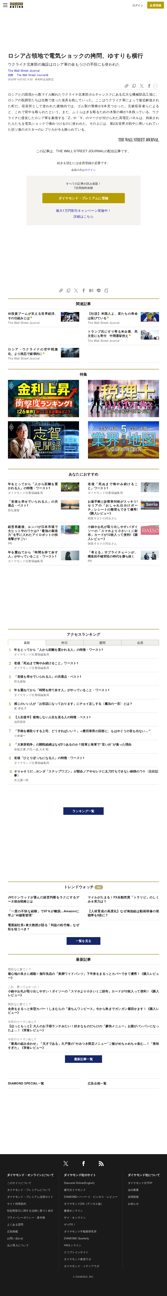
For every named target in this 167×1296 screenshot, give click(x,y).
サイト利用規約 (16, 1204)
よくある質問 (15, 1224)
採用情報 (133, 1197)
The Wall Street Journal (24, 70)
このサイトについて (19, 1183)
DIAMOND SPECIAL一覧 (26, 1083)
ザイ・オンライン (75, 1217)
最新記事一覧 (83, 1059)
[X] (65, 1164)
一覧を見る (83, 941)
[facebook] (83, 1164)
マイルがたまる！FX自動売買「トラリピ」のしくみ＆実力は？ (123, 899)
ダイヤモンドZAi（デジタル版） (83, 1204)
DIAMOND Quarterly (76, 1238)
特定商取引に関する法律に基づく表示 (30, 1210)
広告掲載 (12, 1231)
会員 (140, 642)
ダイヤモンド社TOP (140, 1183)
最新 (27, 642)
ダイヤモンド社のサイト (80, 1175)
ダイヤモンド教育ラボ (77, 1259)
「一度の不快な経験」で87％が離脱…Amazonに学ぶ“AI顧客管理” (43, 913)
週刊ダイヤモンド (75, 1190)
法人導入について (18, 1245)
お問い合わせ (15, 1238)
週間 (102, 642)
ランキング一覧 (83, 811)
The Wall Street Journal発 (32, 75)
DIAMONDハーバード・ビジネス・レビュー (91, 1197)
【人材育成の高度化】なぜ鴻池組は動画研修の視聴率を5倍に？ (123, 913)
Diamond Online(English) (79, 1183)
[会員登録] (155, 5)
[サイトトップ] (16, 5)
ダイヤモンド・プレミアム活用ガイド (30, 1197)
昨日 (65, 642)
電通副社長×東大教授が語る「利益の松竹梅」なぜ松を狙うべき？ (43, 927)
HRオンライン (72, 1245)
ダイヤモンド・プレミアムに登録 (84, 198)
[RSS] (101, 1164)
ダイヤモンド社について (144, 1175)
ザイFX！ (70, 1224)
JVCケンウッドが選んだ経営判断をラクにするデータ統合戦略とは (43, 899)
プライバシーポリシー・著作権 (26, 1217)
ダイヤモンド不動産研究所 (80, 1231)
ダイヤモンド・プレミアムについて (29, 1190)
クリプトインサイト (76, 1252)
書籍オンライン (73, 1210)
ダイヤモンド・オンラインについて (30, 1175)
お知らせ (133, 1204)
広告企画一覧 (97, 1083)
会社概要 (133, 1190)
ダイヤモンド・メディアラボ (81, 1266)
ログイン (137, 5)
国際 (10, 75)
